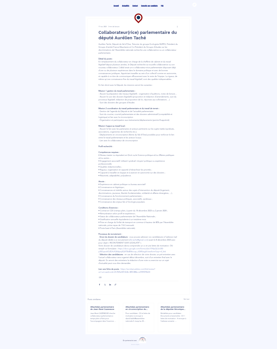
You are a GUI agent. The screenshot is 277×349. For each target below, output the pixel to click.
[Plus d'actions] (177, 26)
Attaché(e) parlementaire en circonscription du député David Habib (137, 308)
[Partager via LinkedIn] (110, 285)
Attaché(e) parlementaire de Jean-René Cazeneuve (102, 308)
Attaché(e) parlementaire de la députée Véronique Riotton (172, 308)
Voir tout (186, 299)
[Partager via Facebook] (99, 285)
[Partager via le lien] (115, 285)
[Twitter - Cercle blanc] (194, 5)
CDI (100, 277)
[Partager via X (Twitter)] (105, 285)
